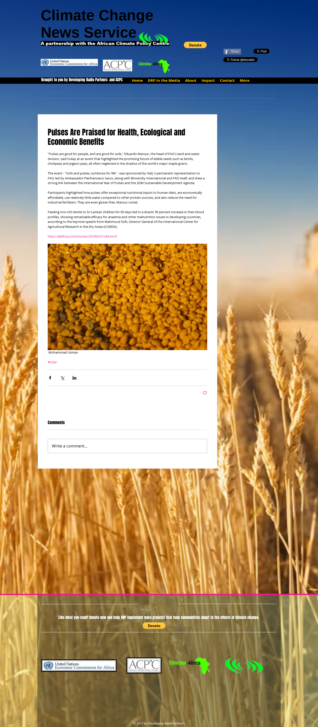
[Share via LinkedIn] (74, 377)
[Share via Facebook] (50, 377)
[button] (195, 45)
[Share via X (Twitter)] (62, 377)
